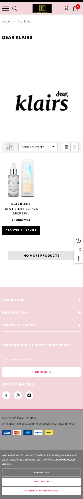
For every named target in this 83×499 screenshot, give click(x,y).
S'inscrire (62, 272)
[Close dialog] (80, 229)
